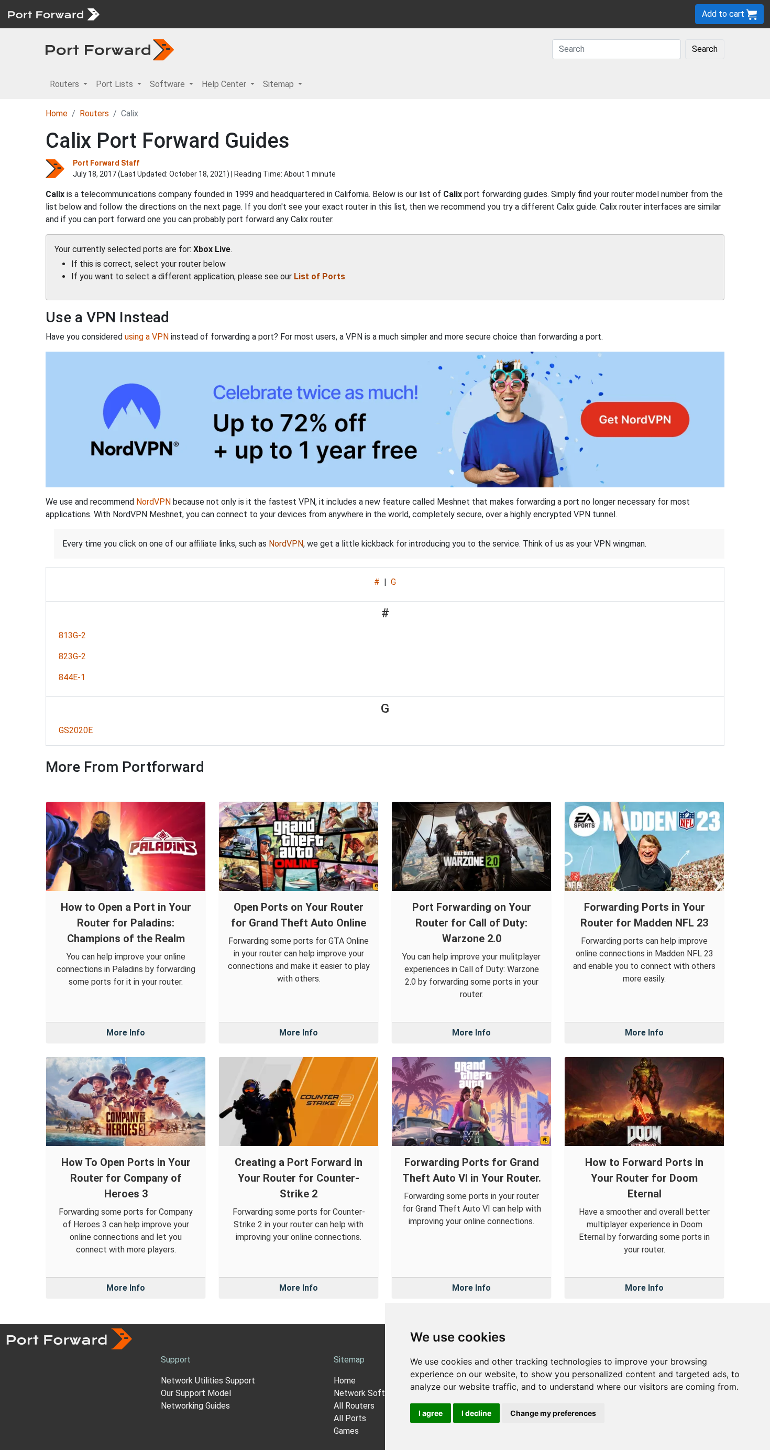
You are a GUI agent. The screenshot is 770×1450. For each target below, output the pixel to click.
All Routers (354, 1406)
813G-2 (72, 635)
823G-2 (72, 656)
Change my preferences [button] (553, 1413)
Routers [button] (65, 84)
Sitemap (324, 14)
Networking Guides (195, 1406)
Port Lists (185, 14)
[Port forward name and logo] (53, 13)
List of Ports (319, 276)
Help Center (278, 14)
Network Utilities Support (208, 1381)
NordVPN (153, 502)
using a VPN (147, 337)
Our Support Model (196, 1393)
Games (346, 1431)
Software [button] (168, 84)
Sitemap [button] (279, 84)
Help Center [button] (225, 84)
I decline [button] (476, 1413)
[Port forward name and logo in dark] (110, 49)
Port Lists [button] (115, 84)
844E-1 (72, 677)
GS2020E (76, 730)
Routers (144, 14)
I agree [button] (431, 1413)
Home (57, 113)
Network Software (368, 1393)
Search (705, 49)
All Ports (350, 1418)
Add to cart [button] (724, 14)
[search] (353, 14)
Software (230, 14)
